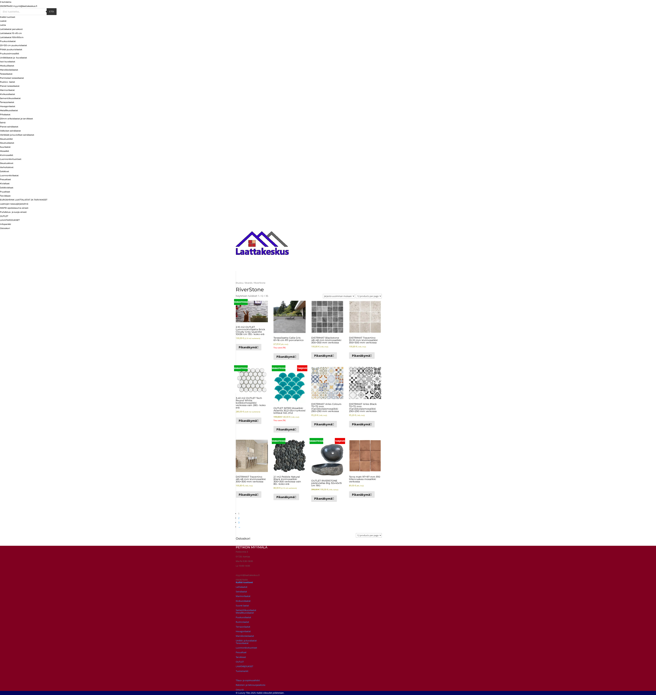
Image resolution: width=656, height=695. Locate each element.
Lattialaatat (241, 586)
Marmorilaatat (7, 90)
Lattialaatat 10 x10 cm (11, 33)
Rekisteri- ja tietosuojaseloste (250, 684)
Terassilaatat (6, 74)
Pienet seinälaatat (9, 126)
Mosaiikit (4, 151)
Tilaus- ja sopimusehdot (248, 680)
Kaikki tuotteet (7, 17)
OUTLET (4, 216)
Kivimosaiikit (6, 155)
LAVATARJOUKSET (10, 220)
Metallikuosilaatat (9, 110)
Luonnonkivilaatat (9, 175)
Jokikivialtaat (6, 187)
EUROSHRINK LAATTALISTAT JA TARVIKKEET (23, 199)
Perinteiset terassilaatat (12, 78)
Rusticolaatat (242, 621)
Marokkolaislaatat (9, 69)
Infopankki (5, 224)
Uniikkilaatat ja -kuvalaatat (13, 57)
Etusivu (239, 282)
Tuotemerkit (242, 671)
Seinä (2, 122)
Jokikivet (4, 171)
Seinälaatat (241, 591)
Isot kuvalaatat (7, 61)
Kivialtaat (5, 183)
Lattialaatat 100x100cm (12, 37)
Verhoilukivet (6, 167)
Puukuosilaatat (243, 617)
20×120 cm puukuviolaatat (13, 45)
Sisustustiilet (6, 139)
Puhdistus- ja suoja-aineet (13, 212)
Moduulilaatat (7, 65)
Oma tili (240, 689)
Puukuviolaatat (8, 41)
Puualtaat (5, 191)
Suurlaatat (5, 147)
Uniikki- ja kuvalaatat (246, 640)
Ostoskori (5, 228)
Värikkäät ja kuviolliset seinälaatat (17, 135)
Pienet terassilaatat (9, 86)
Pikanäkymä (248, 347)
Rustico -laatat (7, 82)
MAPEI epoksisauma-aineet (14, 208)
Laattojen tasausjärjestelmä (14, 204)
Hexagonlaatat (7, 106)
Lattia (3, 25)
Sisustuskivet (6, 163)
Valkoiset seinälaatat (10, 130)
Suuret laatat (242, 605)
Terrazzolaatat (7, 102)
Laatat (3, 21)
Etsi (51, 11)
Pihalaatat (5, 114)
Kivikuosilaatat (7, 94)
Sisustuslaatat (7, 143)
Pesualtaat (5, 179)
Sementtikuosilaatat (10, 98)
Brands (248, 282)
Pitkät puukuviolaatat (11, 49)
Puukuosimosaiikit (9, 53)
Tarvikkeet (5, 195)
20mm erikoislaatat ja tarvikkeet (16, 118)
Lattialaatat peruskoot (11, 29)
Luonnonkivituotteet (10, 159)
